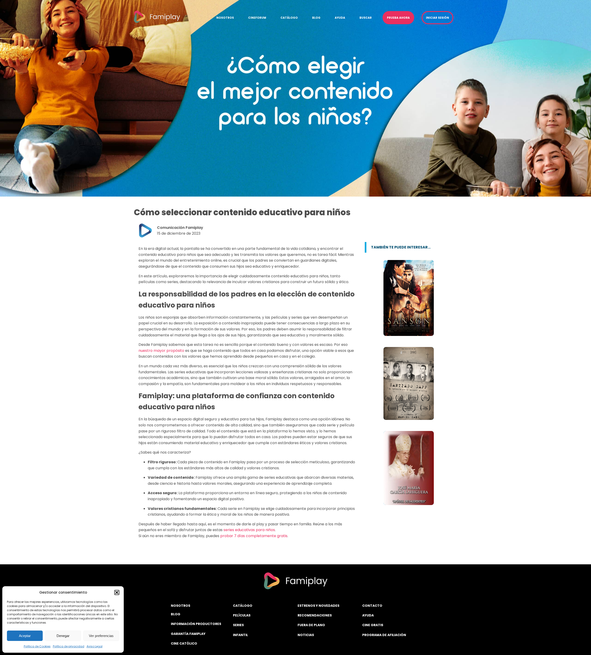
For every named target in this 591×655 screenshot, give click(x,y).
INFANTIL (240, 635)
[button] (117, 592)
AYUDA (368, 615)
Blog (316, 18)
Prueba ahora (398, 18)
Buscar (365, 18)
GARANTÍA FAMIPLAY (188, 633)
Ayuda (340, 18)
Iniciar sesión (437, 18)
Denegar (63, 636)
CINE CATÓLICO (184, 643)
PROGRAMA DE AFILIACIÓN (384, 635)
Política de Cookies (37, 646)
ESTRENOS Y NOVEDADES (318, 605)
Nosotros (225, 18)
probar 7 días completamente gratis (253, 535)
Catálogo (289, 18)
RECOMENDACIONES (315, 615)
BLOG (175, 614)
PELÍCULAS (241, 615)
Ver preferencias (101, 636)
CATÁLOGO (242, 605)
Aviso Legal (95, 646)
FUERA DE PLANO (311, 625)
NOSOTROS (180, 605)
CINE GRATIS (372, 625)
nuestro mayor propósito (161, 350)
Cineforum (257, 18)
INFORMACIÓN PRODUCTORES (196, 624)
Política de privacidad (68, 646)
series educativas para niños (249, 529)
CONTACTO (372, 605)
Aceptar (25, 636)
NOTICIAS (306, 635)
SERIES (238, 625)
